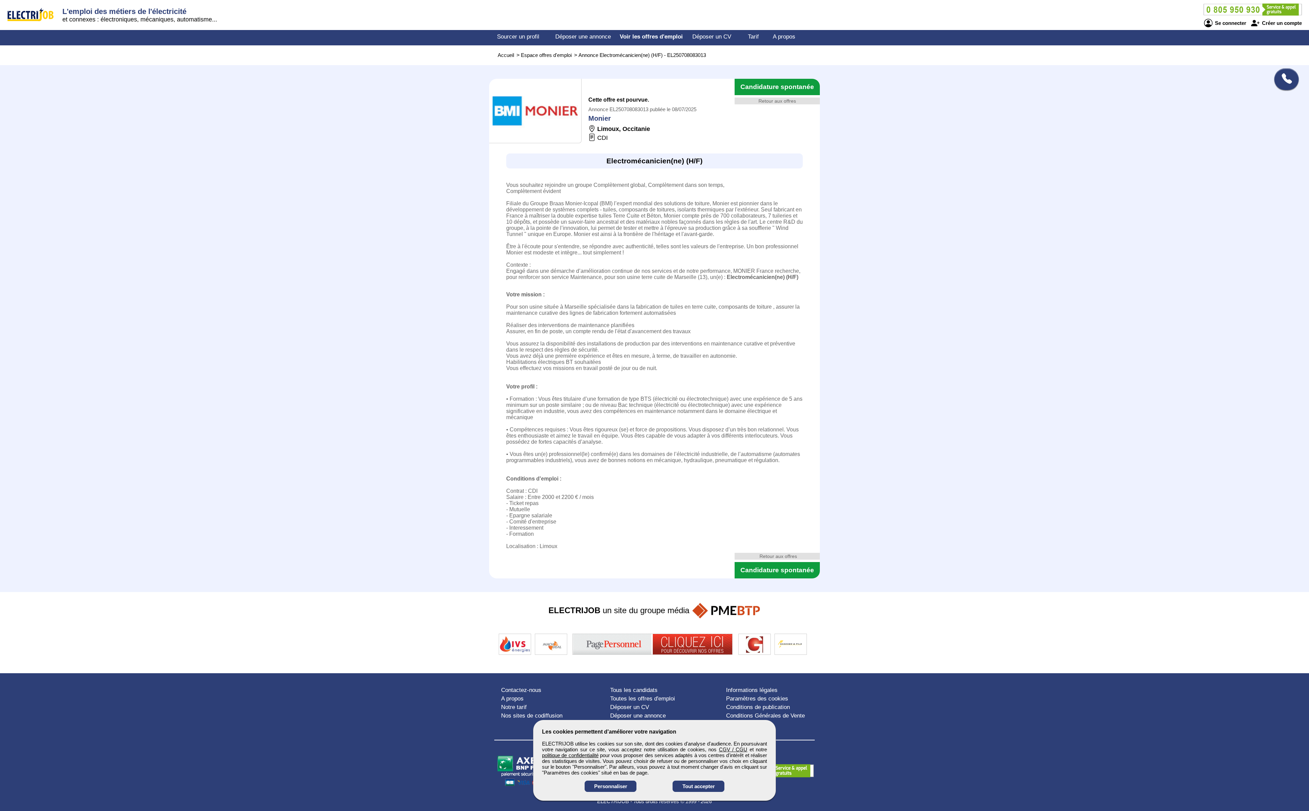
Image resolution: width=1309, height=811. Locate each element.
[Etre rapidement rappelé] (1284, 79)
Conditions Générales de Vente (765, 715)
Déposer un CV (711, 36)
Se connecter (1230, 23)
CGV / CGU (733, 749)
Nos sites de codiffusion (531, 715)
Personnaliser (610, 786)
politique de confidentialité (570, 755)
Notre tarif (514, 707)
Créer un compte (1281, 23)
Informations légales (752, 690)
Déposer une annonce (583, 36)
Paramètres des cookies (757, 698)
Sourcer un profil (518, 36)
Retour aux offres (777, 101)
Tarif (753, 36)
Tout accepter (698, 786)
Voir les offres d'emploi (651, 36)
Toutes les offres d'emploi (642, 698)
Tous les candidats (634, 690)
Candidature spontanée (777, 86)
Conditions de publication (758, 707)
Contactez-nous (521, 690)
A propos (784, 36)
